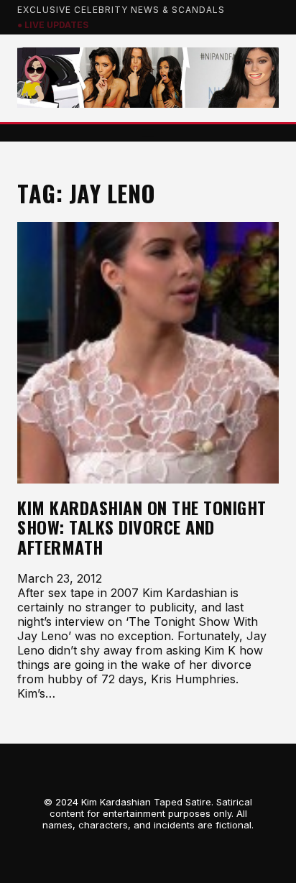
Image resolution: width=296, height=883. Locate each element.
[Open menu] (148, 133)
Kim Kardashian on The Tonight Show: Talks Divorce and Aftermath (142, 528)
